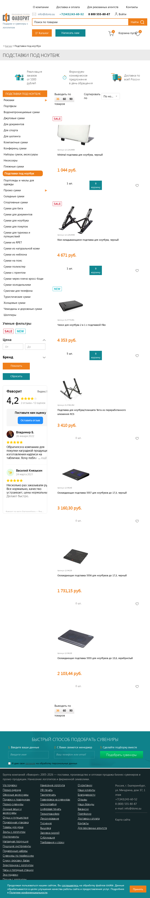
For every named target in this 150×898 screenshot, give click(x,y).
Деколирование (49, 818)
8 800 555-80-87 (99, 14)
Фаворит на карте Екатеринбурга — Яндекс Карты (26, 511)
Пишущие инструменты (17, 846)
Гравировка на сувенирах (55, 799)
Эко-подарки (10, 874)
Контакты (132, 7)
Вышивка (45, 828)
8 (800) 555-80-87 (126, 804)
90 (71, 99)
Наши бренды (86, 804)
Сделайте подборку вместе (118, 747)
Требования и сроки (52, 842)
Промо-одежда (12, 790)
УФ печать (46, 790)
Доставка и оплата (68, 7)
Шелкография (48, 804)
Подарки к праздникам (16, 799)
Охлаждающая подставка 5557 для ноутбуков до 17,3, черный (92, 492)
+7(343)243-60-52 (71, 14)
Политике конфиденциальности (28, 892)
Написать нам (70, 33)
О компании (41, 7)
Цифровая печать (50, 809)
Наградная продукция (15, 841)
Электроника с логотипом (18, 865)
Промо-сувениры (13, 804)
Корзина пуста (128, 33)
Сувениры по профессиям (18, 855)
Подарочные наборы (15, 851)
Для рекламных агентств (102, 7)
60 (64, 99)
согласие (30, 763)
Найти (135, 22)
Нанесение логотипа (52, 785)
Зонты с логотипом (14, 832)
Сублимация (47, 837)
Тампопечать (48, 794)
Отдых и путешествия (15, 817)
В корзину (95, 185)
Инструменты (11, 836)
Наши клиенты (86, 790)
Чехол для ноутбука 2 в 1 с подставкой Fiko (81, 324)
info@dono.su (46, 14)
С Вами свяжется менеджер (73, 747)
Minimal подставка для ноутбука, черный (80, 154)
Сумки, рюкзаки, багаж (16, 860)
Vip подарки (10, 785)
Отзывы (82, 799)
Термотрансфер (49, 813)
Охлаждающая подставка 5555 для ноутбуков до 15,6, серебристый (95, 658)
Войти (122, 14)
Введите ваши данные (23, 747)
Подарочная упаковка (16, 822)
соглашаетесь (70, 885)
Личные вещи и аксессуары (12, 811)
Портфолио (84, 813)
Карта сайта (122, 819)
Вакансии (83, 809)
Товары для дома (13, 827)
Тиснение (46, 823)
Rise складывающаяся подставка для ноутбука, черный (88, 239)
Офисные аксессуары (16, 794)
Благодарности (86, 794)
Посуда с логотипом (15, 879)
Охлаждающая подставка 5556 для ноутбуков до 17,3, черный (92, 575)
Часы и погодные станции (18, 870)
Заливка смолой (49, 832)
